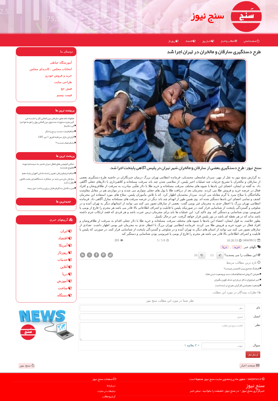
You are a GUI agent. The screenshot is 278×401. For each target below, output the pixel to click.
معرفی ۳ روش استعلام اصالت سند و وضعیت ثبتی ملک (232, 274)
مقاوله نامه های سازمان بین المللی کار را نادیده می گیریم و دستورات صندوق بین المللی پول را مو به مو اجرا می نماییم (47, 122)
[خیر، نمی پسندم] (201, 255)
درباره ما (111, 385)
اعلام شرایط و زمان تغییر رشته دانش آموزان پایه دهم (48, 173)
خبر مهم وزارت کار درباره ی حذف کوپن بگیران (236, 279)
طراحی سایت (63, 82)
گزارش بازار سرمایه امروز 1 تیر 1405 (56, 137)
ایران (64, 231)
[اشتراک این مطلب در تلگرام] (110, 254)
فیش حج (66, 88)
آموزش (62, 281)
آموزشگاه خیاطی (61, 62)
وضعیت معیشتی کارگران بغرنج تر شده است (237, 285)
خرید (237, 247)
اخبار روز (206, 41)
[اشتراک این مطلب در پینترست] (103, 254)
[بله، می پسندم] (220, 255)
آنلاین (64, 267)
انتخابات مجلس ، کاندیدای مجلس (51, 69)
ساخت (63, 288)
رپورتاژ (172, 41)
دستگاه (62, 295)
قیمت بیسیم (64, 95)
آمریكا (63, 245)
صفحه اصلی (250, 41)
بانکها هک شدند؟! (64, 142)
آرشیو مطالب (108, 396)
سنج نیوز (207, 15)
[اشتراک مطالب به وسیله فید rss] (82, 254)
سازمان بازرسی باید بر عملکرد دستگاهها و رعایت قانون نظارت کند (46, 180)
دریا (224, 247)
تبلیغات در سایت (106, 391)
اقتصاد (189, 41)
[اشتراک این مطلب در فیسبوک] (96, 254)
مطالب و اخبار (228, 41)
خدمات (62, 259)
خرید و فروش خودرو (58, 75)
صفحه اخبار (248, 365)
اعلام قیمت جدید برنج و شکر (59, 131)
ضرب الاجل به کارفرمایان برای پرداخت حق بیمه (50, 188)
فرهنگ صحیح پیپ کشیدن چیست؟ (241, 268)
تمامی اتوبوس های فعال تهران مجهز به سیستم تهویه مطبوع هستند (48, 165)
